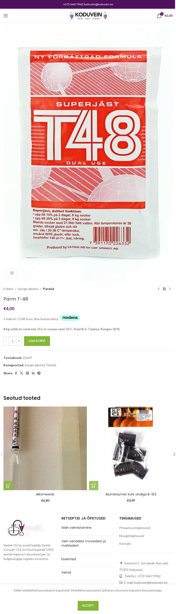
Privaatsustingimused (134, 528)
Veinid (66, 572)
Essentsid (68, 559)
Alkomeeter (45, 494)
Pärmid (48, 289)
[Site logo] (88, 15)
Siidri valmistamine (76, 527)
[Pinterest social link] (27, 373)
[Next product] (170, 289)
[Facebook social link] (16, 373)
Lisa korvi (37, 341)
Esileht (8, 289)
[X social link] (22, 373)
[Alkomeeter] (45, 448)
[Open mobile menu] (5, 15)
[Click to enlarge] (12, 273)
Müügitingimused (131, 536)
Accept (88, 605)
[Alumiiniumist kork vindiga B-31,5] (131, 448)
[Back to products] (164, 289)
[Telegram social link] (39, 373)
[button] (8, 485)
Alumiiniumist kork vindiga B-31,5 (131, 494)
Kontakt (125, 544)
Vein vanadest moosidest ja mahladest (83, 543)
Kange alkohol (28, 289)
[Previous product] (159, 289)
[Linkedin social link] (33, 373)
